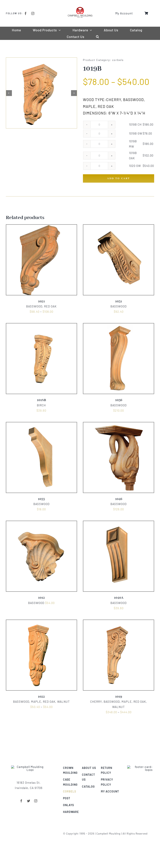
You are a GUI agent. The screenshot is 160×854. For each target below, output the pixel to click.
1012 (41, 598)
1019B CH (135, 124)
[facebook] (25, 13)
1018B (41, 400)
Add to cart (118, 178)
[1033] (41, 424)
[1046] (118, 424)
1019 (118, 697)
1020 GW (135, 165)
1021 (41, 301)
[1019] (118, 622)
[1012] (41, 523)
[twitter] (28, 800)
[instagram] (33, 13)
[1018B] (41, 326)
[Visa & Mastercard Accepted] (140, 767)
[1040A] (118, 523)
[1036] (118, 326)
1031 (118, 301)
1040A (118, 598)
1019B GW (135, 133)
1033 (41, 499)
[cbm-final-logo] (80, 8)
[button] (97, 36)
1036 (118, 400)
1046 (118, 499)
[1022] (41, 622)
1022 (41, 697)
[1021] (41, 227)
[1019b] (41, 93)
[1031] (118, 227)
